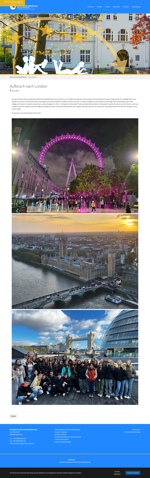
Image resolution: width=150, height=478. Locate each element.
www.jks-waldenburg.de (63, 442)
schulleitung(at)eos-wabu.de (24, 443)
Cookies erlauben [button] (133, 473)
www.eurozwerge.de (61, 439)
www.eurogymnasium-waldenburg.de (67, 429)
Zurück (13, 416)
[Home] (24, 6)
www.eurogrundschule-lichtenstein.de (68, 437)
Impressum (136, 429)
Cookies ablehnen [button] (117, 473)
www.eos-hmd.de (60, 434)
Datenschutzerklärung (132, 432)
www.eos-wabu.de (61, 432)
